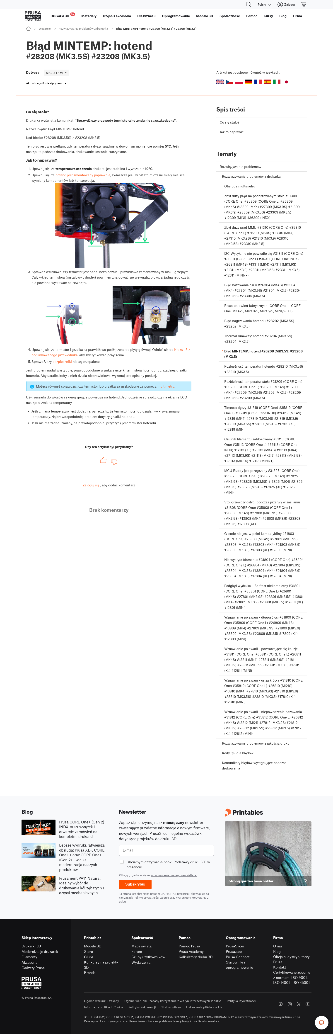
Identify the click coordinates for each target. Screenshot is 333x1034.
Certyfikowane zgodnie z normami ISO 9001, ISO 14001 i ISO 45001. (292, 977)
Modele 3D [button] (204, 16)
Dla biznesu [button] (146, 16)
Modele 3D (92, 946)
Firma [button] (297, 16)
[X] (298, 1004)
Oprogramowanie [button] (176, 16)
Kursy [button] (268, 16)
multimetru (165, 386)
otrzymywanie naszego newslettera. (174, 875)
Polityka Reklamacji (142, 1007)
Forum (136, 951)
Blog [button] (283, 16)
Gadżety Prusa (33, 968)
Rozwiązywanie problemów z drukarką (83, 28)
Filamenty (29, 957)
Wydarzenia (140, 962)
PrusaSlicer (235, 946)
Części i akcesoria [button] (117, 16)
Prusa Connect (237, 957)
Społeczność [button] (230, 16)
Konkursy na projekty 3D (101, 964)
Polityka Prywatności (241, 1001)
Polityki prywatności (146, 897)
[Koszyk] (304, 4)
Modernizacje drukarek (40, 951)
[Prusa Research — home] (33, 16)
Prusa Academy (191, 951)
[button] (220, 82)
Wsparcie (45, 28)
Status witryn (171, 1007)
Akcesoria (29, 962)
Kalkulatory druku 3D (196, 957)
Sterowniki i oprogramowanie (239, 964)
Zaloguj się (91, 485)
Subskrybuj (135, 884)
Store (88, 951)
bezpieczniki (62, 361)
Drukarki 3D (31, 946)
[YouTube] (307, 1004)
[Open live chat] (321, 1022)
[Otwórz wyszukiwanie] (248, 4)
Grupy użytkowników (148, 957)
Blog (277, 951)
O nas (277, 946)
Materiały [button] (89, 16)
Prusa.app (234, 951)
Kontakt (279, 967)
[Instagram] (289, 1004)
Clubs (89, 957)
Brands (90, 972)
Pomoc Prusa (189, 946)
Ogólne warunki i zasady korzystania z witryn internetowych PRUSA (172, 1001)
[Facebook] (280, 1004)
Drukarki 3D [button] (62, 15)
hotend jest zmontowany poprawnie (83, 175)
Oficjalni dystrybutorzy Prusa (291, 959)
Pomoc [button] (251, 16)
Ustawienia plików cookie (204, 1007)
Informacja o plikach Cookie (103, 1007)
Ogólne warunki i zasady (101, 1001)
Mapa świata (141, 946)
